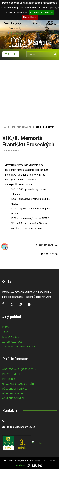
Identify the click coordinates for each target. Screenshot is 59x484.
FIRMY (5, 327)
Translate (18, 33)
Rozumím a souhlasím (41, 12)
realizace (21, 465)
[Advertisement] (29, 90)
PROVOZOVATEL (11, 374)
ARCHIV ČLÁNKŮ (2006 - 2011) (19, 369)
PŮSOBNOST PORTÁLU (14, 388)
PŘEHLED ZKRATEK (13, 393)
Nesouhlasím (30, 17)
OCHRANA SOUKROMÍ (14, 398)
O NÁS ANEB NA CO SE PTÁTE (18, 383)
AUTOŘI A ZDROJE (12, 341)
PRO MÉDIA (8, 379)
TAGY (5, 332)
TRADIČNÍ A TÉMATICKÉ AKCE (18, 346)
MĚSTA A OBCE (10, 336)
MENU (12, 54)
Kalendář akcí (21, 127)
